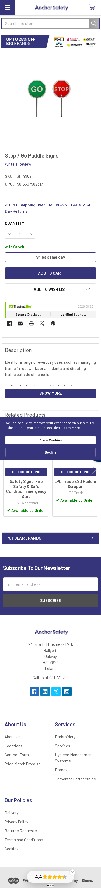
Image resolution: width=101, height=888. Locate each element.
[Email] (20, 323)
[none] (50, 100)
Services (62, 745)
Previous (7, 470)
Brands (61, 769)
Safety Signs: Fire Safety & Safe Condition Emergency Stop (26, 489)
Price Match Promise (23, 763)
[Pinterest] (53, 323)
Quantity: (15, 223)
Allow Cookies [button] (50, 440)
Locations (14, 745)
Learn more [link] (70, 428)
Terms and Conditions (24, 839)
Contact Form (17, 754)
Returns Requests (21, 830)
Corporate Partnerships (75, 778)
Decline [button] (51, 452)
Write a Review (18, 164)
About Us (12, 736)
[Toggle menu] (7, 7)
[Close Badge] (72, 872)
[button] (50, 289)
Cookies (12, 848)
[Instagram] (67, 691)
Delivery (12, 812)
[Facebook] (9, 323)
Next (94, 470)
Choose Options (26, 472)
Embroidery (65, 736)
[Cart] (93, 7)
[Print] (31, 323)
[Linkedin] (45, 691)
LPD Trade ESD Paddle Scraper (75, 484)
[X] (42, 323)
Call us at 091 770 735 (51, 677)
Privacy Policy (16, 821)
